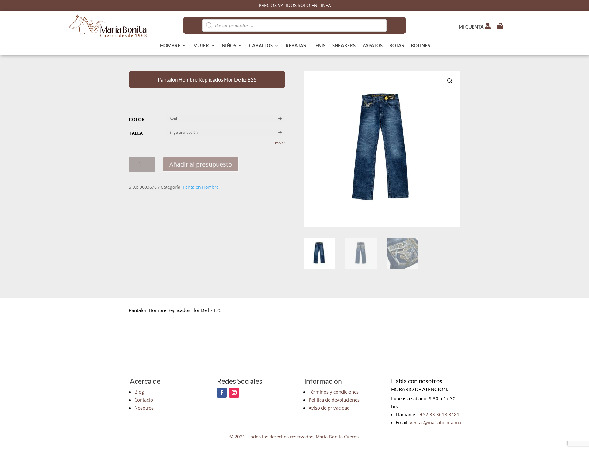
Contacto (143, 400)
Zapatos (372, 45)
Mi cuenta (472, 26)
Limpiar (278, 142)
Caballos (261, 45)
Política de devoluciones (334, 400)
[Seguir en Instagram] (234, 393)
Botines (420, 45)
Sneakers (344, 45)
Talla (136, 133)
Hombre (170, 45)
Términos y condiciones (334, 392)
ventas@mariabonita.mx (435, 422)
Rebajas (296, 45)
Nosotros (144, 408)
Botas (396, 45)
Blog (139, 392)
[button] (450, 81)
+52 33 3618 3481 (440, 414)
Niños (229, 45)
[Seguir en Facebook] (222, 393)
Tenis (319, 45)
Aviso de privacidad (329, 408)
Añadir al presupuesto (200, 164)
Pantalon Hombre (201, 187)
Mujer (201, 45)
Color (137, 119)
